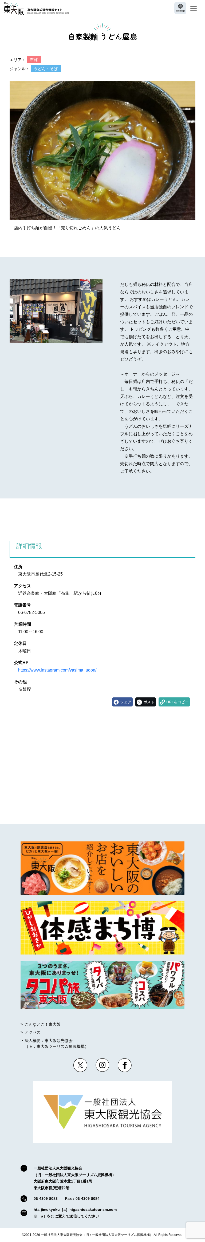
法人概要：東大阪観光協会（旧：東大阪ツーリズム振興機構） (57, 1043)
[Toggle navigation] (193, 8)
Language (180, 11)
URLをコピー (177, 702)
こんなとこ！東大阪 (43, 1024)
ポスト (149, 702)
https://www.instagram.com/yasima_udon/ (57, 670)
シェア (125, 702)
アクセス (33, 1032)
